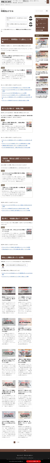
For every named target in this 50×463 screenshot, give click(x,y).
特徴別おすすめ (26, 0)
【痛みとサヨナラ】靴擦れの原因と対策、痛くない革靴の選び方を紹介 (8, 392)
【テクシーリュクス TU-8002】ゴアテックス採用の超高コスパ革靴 (16, 95)
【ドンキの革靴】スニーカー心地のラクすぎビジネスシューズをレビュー (42, 47)
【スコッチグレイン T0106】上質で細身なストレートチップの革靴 (16, 210)
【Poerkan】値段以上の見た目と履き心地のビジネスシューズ (42, 85)
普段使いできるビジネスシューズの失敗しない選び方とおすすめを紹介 (8, 298)
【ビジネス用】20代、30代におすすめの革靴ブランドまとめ (13, 230)
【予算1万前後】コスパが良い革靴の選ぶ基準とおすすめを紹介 (8, 330)
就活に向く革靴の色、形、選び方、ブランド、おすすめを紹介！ (24, 423)
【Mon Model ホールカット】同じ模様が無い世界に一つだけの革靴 (16, 249)
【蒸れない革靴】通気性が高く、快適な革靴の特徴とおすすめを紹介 (13, 123)
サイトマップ (20, 455)
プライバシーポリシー (28, 455)
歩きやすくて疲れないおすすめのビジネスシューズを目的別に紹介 (13, 56)
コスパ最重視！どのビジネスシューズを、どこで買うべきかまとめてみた (24, 298)
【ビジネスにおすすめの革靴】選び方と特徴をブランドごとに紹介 (13, 173)
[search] (47, 11)
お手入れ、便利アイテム (34, 0)
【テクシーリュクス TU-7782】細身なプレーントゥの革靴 (14, 93)
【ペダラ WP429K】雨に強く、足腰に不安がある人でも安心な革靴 (16, 147)
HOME (3, 4)
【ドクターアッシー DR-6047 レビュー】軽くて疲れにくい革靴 (15, 276)
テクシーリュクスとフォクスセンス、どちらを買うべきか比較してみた (42, 60)
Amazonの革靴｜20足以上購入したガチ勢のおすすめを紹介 (8, 423)
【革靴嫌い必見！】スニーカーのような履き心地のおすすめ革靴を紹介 (13, 70)
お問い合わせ (20, 2)
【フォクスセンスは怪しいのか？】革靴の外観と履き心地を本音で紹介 (42, 73)
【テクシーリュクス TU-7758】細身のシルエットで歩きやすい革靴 (16, 87)
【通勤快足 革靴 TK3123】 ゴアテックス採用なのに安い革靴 (14, 145)
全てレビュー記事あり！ (33, 461)
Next (18, 442)
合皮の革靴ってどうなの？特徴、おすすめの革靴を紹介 (24, 330)
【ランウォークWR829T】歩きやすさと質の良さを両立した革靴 (15, 100)
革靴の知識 (15, 2)
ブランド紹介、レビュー (17, 0)
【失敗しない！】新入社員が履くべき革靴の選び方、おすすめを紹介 (13, 188)
